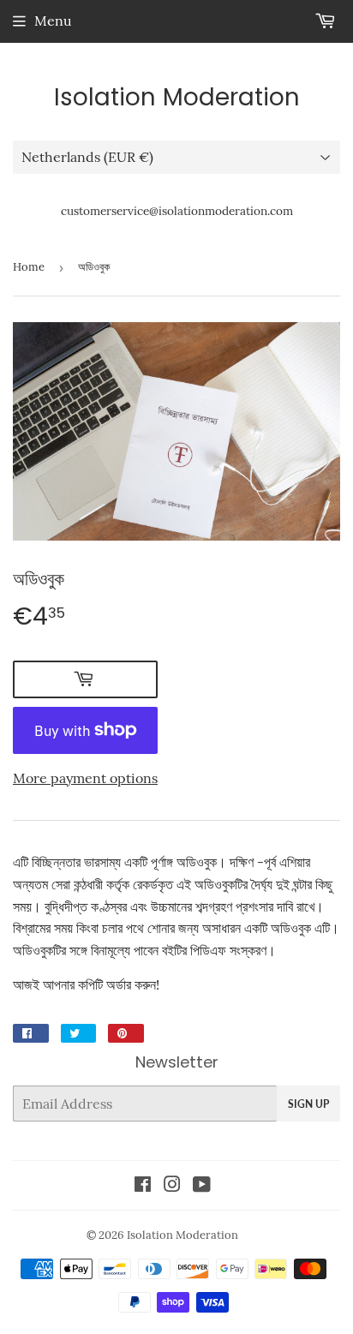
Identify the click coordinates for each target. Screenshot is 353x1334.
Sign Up (308, 1104)
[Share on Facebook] (31, 1033)
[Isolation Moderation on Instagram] (172, 1185)
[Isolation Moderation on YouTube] (202, 1185)
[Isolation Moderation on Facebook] (143, 1185)
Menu (53, 20)
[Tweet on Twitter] (78, 1033)
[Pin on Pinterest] (126, 1033)
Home (29, 267)
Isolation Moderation (177, 97)
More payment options (85, 778)
